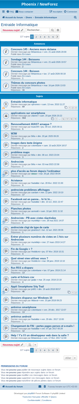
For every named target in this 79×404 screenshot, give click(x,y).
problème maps (20, 152)
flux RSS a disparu (22, 267)
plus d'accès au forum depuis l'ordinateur (35, 171)
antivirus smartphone (23, 307)
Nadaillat (35, 183)
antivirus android (21, 316)
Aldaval (34, 300)
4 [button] (44, 36)
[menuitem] (10, 11)
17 (67, 119)
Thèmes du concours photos (28, 82)
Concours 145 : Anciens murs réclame (33, 49)
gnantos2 (35, 230)
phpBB (31, 393)
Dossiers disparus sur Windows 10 (31, 297)
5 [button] (48, 36)
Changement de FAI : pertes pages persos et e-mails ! (42, 326)
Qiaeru (54, 397)
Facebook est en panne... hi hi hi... (31, 199)
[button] (57, 36)
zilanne (34, 115)
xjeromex (35, 104)
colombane (36, 145)
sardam (34, 192)
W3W (14, 133)
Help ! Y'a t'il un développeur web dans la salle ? (40, 335)
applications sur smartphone (28, 113)
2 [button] (36, 36)
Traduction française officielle (35, 397)
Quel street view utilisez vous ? (29, 258)
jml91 (33, 289)
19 (75, 119)
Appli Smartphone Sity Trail (27, 286)
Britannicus (36, 52)
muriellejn (35, 220)
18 (71, 119)
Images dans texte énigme (26, 142)
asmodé (35, 211)
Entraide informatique (24, 101)
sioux (34, 174)
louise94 (35, 127)
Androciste (17, 161)
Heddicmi (35, 251)
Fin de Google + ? (21, 249)
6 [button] (53, 36)
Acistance (16, 180)
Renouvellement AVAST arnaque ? (31, 124)
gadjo (33, 280)
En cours (26, 54)
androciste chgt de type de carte (30, 227)
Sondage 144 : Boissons (25, 59)
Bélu (33, 136)
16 (63, 119)
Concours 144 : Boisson (25, 71)
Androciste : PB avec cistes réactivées (33, 218)
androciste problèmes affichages (30, 189)
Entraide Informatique (19, 25)
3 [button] (40, 36)
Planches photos (21, 208)
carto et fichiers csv (22, 277)
